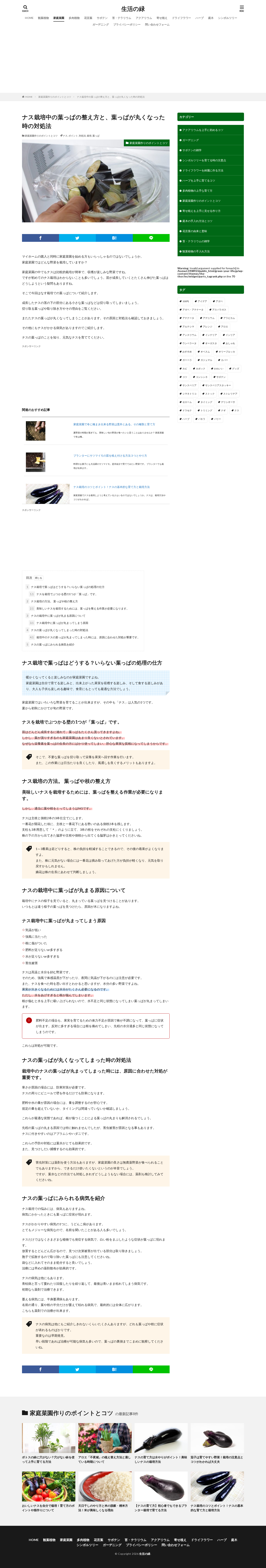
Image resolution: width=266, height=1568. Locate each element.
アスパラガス (219, 309)
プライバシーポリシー (127, 24)
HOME (29, 17)
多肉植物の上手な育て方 (197, 190)
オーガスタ (211, 343)
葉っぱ (96, 135)
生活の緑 (133, 9)
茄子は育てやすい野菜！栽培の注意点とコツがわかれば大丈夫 (217, 1459)
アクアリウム (144, 17)
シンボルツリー (227, 17)
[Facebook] (40, 238)
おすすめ (187, 351)
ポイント (73, 135)
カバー (224, 360)
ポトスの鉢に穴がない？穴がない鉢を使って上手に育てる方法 (48, 1459)
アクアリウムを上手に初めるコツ (202, 130)
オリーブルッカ (227, 351)
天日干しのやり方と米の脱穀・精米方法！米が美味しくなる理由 (103, 1508)
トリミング (206, 410)
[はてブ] (114, 238)
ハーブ (200, 17)
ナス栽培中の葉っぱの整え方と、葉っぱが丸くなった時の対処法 (111, 96)
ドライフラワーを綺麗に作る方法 (202, 170)
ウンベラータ (189, 343)
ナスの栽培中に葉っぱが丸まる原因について (56, 615)
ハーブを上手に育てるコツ (198, 180)
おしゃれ (230, 343)
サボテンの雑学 (192, 150)
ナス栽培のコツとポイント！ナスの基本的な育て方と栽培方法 (111, 486)
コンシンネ (202, 376)
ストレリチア (230, 393)
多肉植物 (74, 17)
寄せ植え (162, 17)
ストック (210, 393)
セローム (187, 402)
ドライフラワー (181, 17)
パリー (217, 418)
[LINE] (151, 238)
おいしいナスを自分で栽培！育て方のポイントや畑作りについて (48, 1508)
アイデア (202, 301)
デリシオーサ (228, 402)
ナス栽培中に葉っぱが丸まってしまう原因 (59, 622)
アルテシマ (188, 326)
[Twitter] (77, 238)
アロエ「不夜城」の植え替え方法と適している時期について (104, 1459)
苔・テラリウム (121, 17)
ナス (65, 135)
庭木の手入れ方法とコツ (197, 221)
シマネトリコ (189, 393)
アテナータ (188, 318)
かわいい (218, 368)
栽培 (89, 135)
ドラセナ (187, 410)
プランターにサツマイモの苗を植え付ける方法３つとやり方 (110, 455)
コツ (184, 376)
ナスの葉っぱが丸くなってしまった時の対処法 (57, 630)
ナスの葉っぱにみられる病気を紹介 (51, 644)
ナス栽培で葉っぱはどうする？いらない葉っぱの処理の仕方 (66, 586)
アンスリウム (189, 334)
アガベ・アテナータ (192, 309)
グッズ (235, 368)
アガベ (219, 301)
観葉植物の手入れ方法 (196, 251)
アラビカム (229, 318)
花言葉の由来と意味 (194, 231)
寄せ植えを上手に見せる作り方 (201, 210)
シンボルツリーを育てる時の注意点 (204, 160)
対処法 (82, 135)
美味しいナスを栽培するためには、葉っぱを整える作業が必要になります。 (79, 608)
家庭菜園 (58, 17)
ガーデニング (100, 24)
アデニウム (209, 318)
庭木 (211, 17)
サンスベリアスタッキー (218, 385)
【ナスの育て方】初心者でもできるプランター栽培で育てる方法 (161, 1508)
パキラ (201, 418)
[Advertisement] (133, 57)
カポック (200, 368)
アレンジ (207, 326)
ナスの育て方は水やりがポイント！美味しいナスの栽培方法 (161, 1459)
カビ (184, 368)
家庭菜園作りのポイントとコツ (54, 96)
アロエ (224, 326)
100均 (185, 301)
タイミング (206, 402)
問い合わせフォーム (157, 24)
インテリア (211, 334)
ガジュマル (206, 360)
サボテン (102, 17)
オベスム (205, 351)
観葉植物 (43, 17)
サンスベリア (189, 385)
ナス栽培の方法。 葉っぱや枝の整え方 (52, 601)
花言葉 (88, 17)
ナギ (223, 410)
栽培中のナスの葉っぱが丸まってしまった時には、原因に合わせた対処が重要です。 (85, 637)
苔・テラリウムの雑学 (196, 241)
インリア (230, 334)
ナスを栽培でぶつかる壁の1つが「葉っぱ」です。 (64, 594)
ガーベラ (187, 360)
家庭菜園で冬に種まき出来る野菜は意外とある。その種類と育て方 (114, 424)
